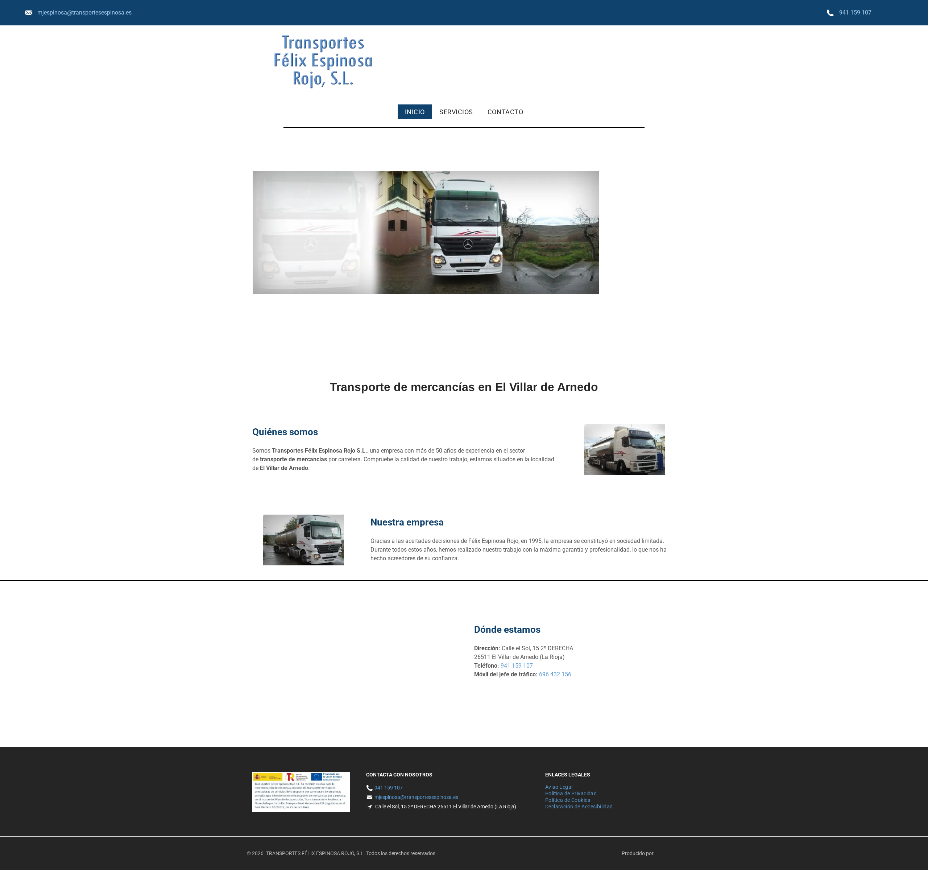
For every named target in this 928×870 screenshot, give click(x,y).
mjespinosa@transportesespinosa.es (84, 12)
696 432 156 (555, 674)
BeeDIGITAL (668, 853)
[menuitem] (415, 111)
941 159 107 (855, 12)
